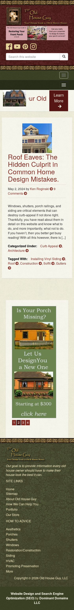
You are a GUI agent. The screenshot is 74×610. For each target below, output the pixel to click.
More (9, 571)
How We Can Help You (22, 504)
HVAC (10, 561)
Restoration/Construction (23, 550)
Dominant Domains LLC (51, 600)
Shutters (12, 539)
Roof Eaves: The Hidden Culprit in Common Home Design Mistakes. (33, 168)
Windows (12, 545)
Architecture (16, 250)
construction (29, 263)
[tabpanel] (38, 362)
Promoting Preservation (22, 566)
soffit (47, 263)
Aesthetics (13, 529)
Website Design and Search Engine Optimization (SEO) (35, 595)
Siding (10, 555)
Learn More (59, 98)
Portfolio (12, 509)
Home (10, 489)
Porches (12, 534)
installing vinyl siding (46, 258)
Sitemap (12, 493)
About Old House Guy (21, 499)
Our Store (12, 514)
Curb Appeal (49, 246)
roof (11, 263)
